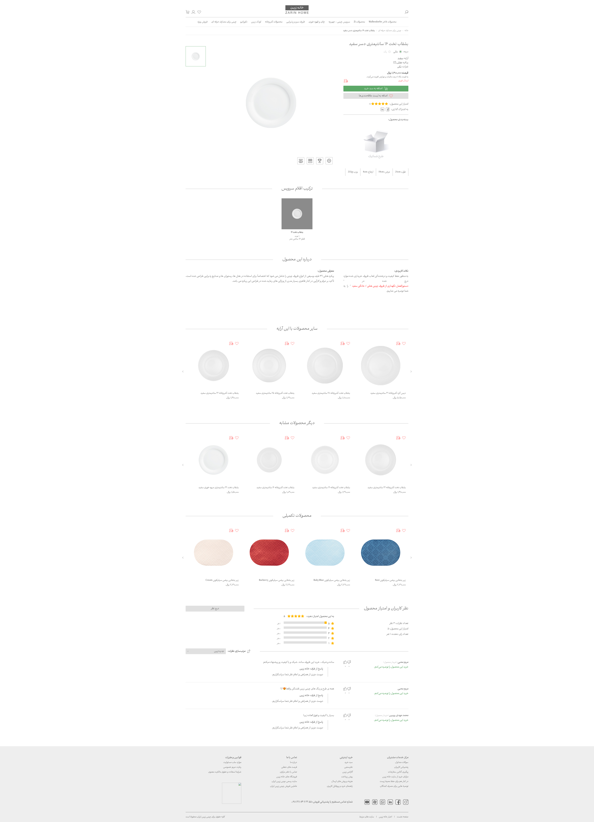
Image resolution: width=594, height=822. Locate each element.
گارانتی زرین (347, 772)
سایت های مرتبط (366, 817)
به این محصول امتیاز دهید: (320, 616)
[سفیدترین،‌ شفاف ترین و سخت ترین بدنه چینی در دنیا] (319, 160)
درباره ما (293, 762)
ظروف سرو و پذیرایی (295, 22)
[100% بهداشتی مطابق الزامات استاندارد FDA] (329, 160)
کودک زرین (256, 22)
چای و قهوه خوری (317, 22)
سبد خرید (348, 762)
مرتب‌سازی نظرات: (237, 651)
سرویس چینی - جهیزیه (339, 22)
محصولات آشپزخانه (273, 22)
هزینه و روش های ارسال (342, 781)
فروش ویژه (203, 22)
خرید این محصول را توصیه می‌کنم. (391, 667)
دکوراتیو (243, 22)
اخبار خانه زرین (385, 817)
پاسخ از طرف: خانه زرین (311, 669)
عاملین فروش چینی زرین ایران (283, 786)
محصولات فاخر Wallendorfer (382, 22)
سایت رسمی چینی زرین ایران (284, 781)
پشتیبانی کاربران (401, 767)
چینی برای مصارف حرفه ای (224, 22)
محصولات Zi (359, 22)
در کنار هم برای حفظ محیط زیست (394, 781)
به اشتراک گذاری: (399, 109)
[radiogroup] (295, 616)
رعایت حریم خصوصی (232, 767)
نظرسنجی (348, 767)
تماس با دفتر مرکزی (288, 772)
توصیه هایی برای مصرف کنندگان (394, 786)
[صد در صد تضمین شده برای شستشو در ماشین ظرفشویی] (300, 160)
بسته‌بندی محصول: (398, 120)
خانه (406, 31)
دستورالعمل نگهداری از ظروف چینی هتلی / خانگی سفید (380, 286)
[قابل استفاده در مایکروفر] (310, 160)
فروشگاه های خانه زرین (286, 777)
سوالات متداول (401, 762)
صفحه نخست (402, 817)
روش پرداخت (347, 777)
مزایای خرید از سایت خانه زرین (395, 777)
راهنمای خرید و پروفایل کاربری (340, 786)
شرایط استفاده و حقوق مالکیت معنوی (224, 772)
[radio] (372, 104)
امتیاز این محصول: (399, 104)
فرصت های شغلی (289, 767)
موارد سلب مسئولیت (232, 762)
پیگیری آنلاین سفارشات (398, 772)
